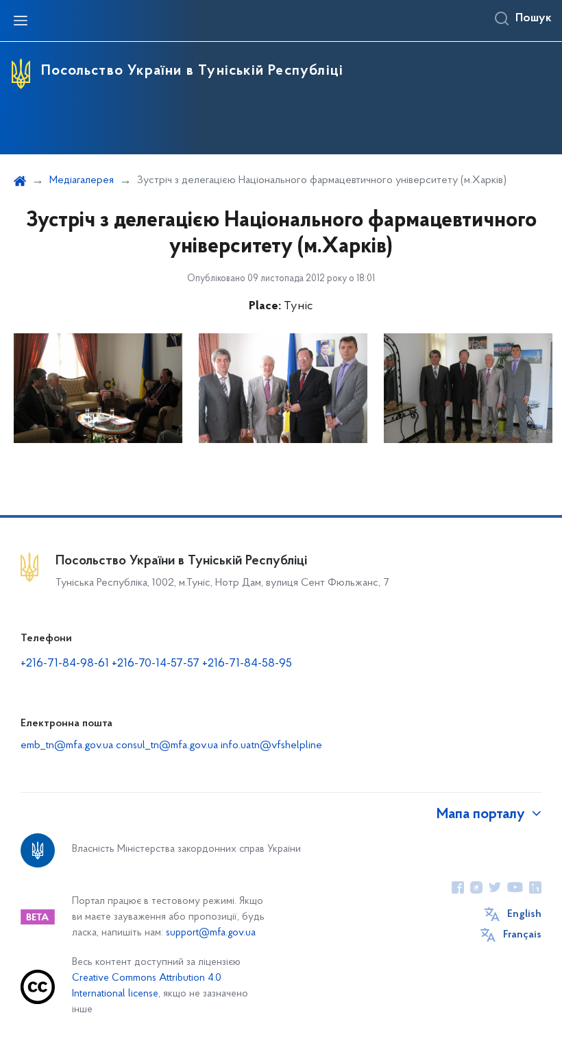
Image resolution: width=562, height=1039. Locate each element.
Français (522, 934)
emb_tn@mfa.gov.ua (67, 745)
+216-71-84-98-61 (66, 664)
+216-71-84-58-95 (247, 664)
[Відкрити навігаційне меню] (20, 20)
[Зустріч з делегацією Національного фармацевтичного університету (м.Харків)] (98, 388)
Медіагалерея (81, 180)
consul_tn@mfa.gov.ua (167, 745)
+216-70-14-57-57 (155, 664)
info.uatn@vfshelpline (271, 745)
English (524, 914)
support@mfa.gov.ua (211, 933)
